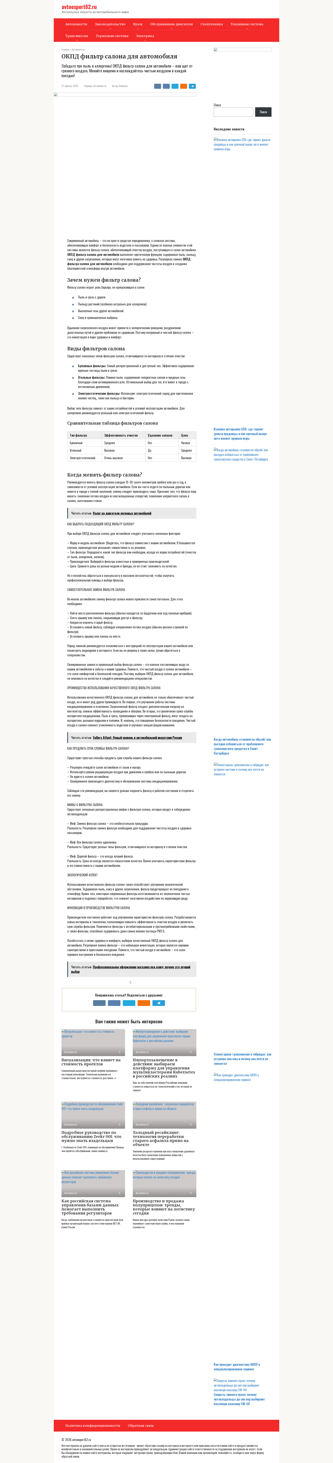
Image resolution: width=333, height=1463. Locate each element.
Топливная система (246, 24)
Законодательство (110, 24)
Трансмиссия (76, 36)
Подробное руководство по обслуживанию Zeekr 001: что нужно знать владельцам (91, 1136)
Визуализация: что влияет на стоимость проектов (91, 1062)
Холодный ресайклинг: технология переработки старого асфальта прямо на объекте (161, 1138)
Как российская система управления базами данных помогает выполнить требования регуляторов (90, 1207)
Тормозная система (112, 36)
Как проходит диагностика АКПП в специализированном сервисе (237, 1366)
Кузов (137, 24)
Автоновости (76, 24)
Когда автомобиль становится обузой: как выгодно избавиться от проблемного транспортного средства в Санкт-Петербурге (242, 746)
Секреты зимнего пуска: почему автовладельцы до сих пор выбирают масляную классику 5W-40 (239, 1399)
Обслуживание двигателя (171, 24)
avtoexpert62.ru (79, 7)
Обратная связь (141, 1426)
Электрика (145, 36)
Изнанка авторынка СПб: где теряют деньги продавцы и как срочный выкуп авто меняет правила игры (240, 434)
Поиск (217, 105)
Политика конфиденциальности (92, 1426)
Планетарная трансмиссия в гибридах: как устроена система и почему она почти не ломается (242, 1059)
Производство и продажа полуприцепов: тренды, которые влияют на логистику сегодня (164, 1207)
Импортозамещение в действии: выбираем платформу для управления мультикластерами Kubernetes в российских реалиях (164, 1068)
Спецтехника (212, 24)
